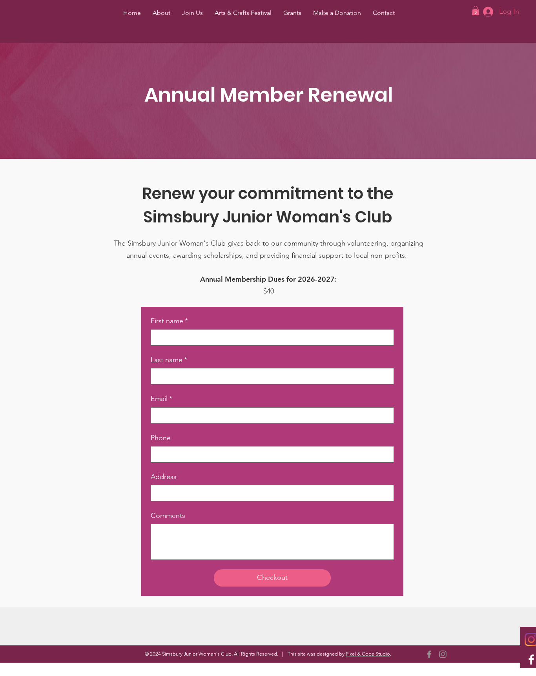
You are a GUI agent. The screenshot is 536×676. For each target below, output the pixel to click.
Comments (168, 515)
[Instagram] (443, 654)
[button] (475, 10)
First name (169, 321)
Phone (161, 438)
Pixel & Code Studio (368, 654)
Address (164, 476)
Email (161, 398)
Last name (169, 359)
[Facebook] (429, 654)
